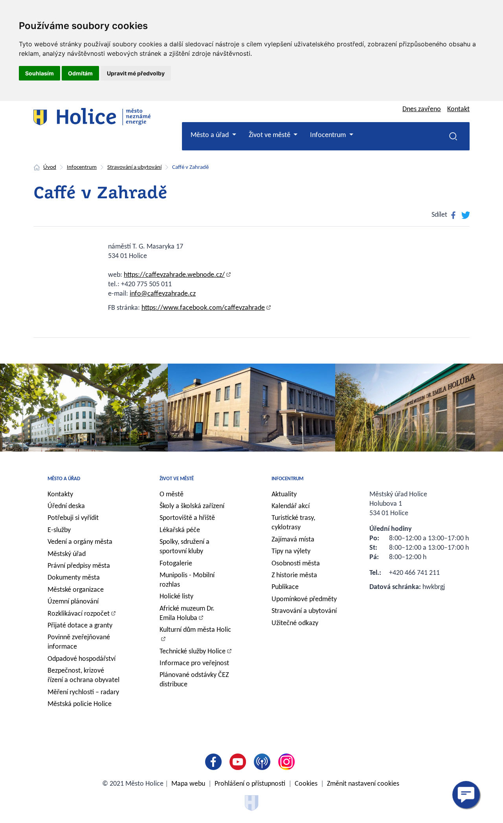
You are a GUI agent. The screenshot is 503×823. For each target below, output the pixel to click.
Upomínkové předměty (304, 599)
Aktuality (284, 494)
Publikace (285, 587)
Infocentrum (82, 167)
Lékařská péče (180, 530)
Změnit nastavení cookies (363, 784)
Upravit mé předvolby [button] (136, 73)
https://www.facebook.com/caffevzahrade (203, 308)
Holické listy (176, 596)
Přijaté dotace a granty (80, 625)
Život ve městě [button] (270, 135)
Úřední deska (66, 506)
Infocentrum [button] (328, 135)
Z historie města (294, 575)
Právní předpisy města (79, 566)
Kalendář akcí (291, 506)
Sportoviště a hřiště (187, 518)
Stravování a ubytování (134, 167)
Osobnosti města (296, 563)
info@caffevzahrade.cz (163, 294)
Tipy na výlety (291, 551)
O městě (172, 494)
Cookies (306, 784)
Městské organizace (76, 590)
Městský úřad (67, 554)
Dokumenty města (74, 578)
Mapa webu (188, 784)
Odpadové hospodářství (82, 659)
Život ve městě (177, 478)
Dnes (421, 109)
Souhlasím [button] (39, 73)
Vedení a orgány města (80, 542)
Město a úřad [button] (210, 135)
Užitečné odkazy (295, 623)
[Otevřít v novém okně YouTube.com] (239, 762)
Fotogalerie (176, 563)
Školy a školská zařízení (192, 506)
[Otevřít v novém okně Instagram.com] (288, 762)
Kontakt (458, 109)
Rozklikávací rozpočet (79, 614)
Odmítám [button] (80, 73)
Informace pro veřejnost (194, 663)
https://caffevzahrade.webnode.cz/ (174, 275)
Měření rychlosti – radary (83, 692)
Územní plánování (73, 601)
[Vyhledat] (453, 136)
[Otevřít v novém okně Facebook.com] (215, 762)
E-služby (59, 530)
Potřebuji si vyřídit (73, 518)
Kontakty (60, 494)
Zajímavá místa (293, 539)
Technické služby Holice (193, 651)
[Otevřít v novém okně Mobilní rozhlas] (264, 762)
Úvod (49, 167)
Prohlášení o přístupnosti (250, 784)
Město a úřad (64, 478)
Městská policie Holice (80, 704)
